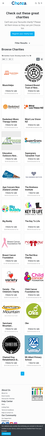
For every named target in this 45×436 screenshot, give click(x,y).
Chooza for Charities (8, 398)
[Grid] (38, 59)
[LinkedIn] (7, 424)
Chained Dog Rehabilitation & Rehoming (10, 359)
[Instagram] (15, 424)
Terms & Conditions (8, 410)
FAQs (3, 404)
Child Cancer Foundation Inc (32, 290)
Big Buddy (7, 221)
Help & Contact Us (7, 412)
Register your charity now (22, 34)
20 (10, 59)
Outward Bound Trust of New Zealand (32, 87)
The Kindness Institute (31, 188)
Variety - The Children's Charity (11, 290)
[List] (41, 59)
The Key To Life (32, 221)
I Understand (6, 433)
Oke (27, 323)
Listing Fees (5, 407)
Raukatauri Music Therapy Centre (11, 120)
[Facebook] (3, 424)
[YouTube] (11, 424)
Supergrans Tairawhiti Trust (32, 154)
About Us (4, 393)
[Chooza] (19, 3)
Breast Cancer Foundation (9, 256)
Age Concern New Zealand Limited (11, 188)
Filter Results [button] (21, 43)
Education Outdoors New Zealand (9, 155)
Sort (4, 59)
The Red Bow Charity (31, 256)
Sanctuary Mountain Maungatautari (9, 325)
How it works (6, 396)
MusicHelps (8, 85)
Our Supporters (6, 418)
